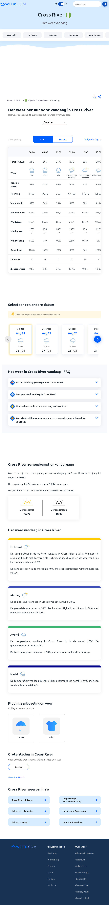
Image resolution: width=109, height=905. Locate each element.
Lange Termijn (94, 35)
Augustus (53, 35)
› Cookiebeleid (82, 898)
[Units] (61, 4)
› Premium (80, 859)
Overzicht (11, 35)
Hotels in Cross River (73, 822)
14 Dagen (32, 35)
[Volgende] (97, 339)
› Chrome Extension (84, 853)
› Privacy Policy (82, 891)
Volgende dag (92, 139)
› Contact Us (81, 878)
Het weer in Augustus (22, 811)
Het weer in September (74, 811)
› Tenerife (51, 866)
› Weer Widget (82, 872)
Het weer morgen (20, 822)
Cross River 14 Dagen (22, 799)
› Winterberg (53, 859)
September (73, 35)
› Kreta (50, 872)
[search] (104, 4)
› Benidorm (52, 853)
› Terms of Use (81, 885)
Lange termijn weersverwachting (72, 800)
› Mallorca (51, 885)
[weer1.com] (13, 4)
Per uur (62, 139)
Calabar (18, 767)
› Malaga (51, 878)
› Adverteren (81, 866)
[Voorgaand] (8, 339)
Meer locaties (15, 777)
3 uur (42, 139)
